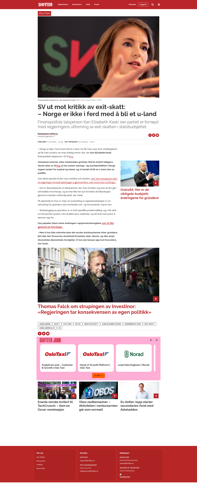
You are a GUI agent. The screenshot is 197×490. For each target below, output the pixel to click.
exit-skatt (150, 324)
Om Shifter (40, 457)
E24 (58, 165)
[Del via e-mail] (157, 135)
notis (78, 324)
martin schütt (91, 324)
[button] (150, 340)
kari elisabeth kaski (111, 324)
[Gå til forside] (45, 4)
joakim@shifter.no (127, 463)
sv (60, 328)
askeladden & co (47, 328)
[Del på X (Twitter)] (153, 135)
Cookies (39, 464)
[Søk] (152, 4)
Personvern (40, 461)
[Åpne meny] (159, 4)
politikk (67, 324)
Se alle (97, 375)
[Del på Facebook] (150, 135)
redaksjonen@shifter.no (89, 471)
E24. (71, 156)
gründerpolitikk (133, 324)
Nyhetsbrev (63, 4)
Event (96, 4)
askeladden (44, 324)
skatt (57, 324)
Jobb (88, 4)
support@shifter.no (87, 460)
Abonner (132, 4)
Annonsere (77, 4)
